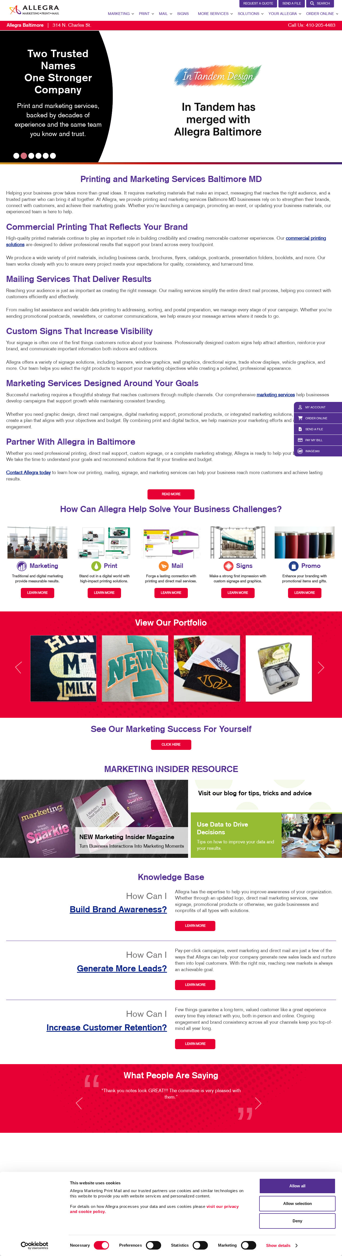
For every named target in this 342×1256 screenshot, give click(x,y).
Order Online (320, 14)
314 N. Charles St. (49, 25)
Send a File (291, 3)
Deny (297, 1221)
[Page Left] (23, 670)
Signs (183, 14)
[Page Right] (320, 670)
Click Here (171, 744)
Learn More (195, 926)
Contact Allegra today (28, 473)
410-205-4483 (320, 25)
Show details (278, 1245)
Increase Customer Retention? (106, 1028)
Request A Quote (258, 3)
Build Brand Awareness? (118, 910)
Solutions (248, 14)
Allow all (297, 1186)
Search (323, 3)
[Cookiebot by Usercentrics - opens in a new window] (34, 1246)
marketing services (276, 395)
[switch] (153, 1245)
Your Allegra (283, 14)
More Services (213, 14)
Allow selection (297, 1203)
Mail (163, 14)
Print (144, 14)
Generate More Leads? (122, 969)
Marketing (119, 14)
